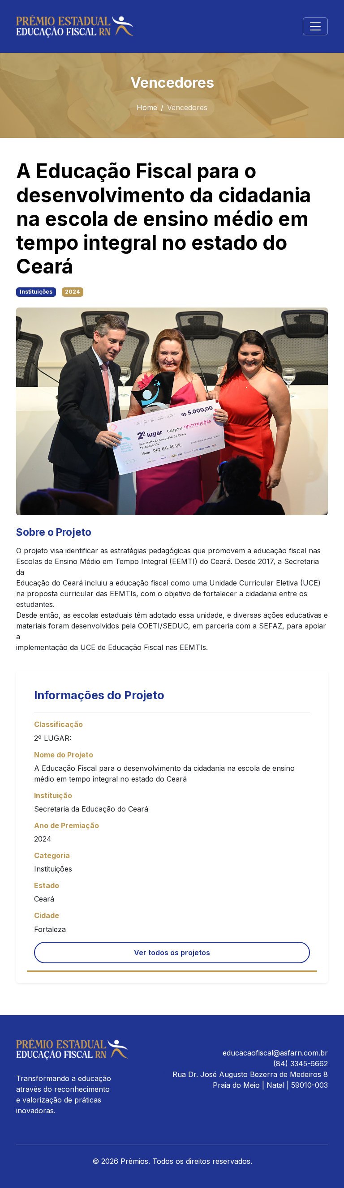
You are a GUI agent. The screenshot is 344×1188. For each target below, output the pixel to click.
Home (147, 107)
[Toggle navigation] (315, 26)
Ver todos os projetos (172, 952)
